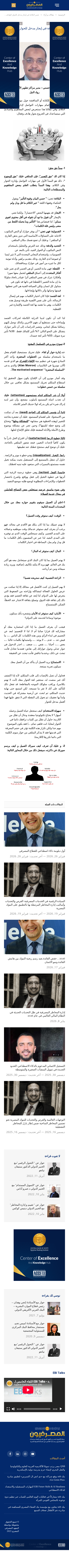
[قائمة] (56, 5)
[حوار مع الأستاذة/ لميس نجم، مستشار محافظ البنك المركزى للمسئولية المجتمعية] (53, 1329)
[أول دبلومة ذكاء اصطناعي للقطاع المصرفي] (34, 829)
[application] (34, 1395)
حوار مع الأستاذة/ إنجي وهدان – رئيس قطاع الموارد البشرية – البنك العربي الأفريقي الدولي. (28, 1306)
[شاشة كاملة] (8, 1409)
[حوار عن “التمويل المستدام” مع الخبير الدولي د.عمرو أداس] (53, 1191)
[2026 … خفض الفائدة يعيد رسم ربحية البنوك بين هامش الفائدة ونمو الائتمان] (34, 937)
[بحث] (14, 5)
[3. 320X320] (39, 1280)
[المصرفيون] (34, 5)
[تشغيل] (60, 1409)
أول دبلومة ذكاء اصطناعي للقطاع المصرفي (42, 850)
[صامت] (13, 1409)
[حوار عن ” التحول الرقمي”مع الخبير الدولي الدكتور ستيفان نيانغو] (53, 1168)
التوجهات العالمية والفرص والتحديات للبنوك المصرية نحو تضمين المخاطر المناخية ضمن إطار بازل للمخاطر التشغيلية (35, 1123)
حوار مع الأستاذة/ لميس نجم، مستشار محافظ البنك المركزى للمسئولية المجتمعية (28, 1327)
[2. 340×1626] (59, 108)
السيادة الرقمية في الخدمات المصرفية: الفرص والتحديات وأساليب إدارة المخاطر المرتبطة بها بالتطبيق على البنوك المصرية (35, 905)
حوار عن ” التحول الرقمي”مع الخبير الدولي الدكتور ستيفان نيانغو (29, 1166)
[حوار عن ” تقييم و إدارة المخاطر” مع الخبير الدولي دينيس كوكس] (53, 1210)
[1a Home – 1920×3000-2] (34, 1549)
